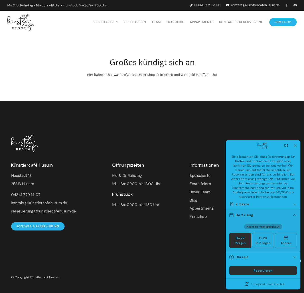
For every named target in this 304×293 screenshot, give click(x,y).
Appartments (202, 22)
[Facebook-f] (286, 5)
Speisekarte (103, 22)
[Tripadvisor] (295, 5)
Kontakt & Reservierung (241, 22)
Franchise (175, 22)
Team (156, 22)
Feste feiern (135, 22)
